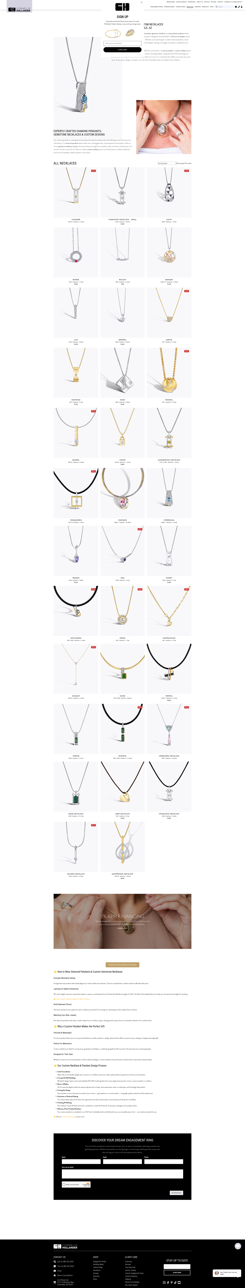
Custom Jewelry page (68, 1116)
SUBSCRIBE (177, 1272)
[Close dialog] (141, 2)
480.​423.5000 (68, 1266)
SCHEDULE (176, 1193)
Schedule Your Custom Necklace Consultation (122, 965)
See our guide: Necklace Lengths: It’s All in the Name (73, 999)
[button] (235, 6)
